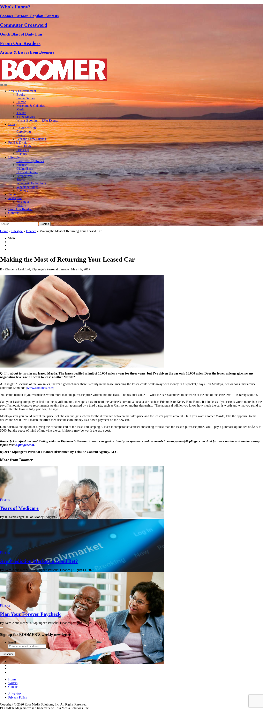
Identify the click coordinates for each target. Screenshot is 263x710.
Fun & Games (25, 98)
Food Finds (23, 146)
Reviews (22, 190)
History (21, 205)
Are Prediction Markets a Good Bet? (39, 561)
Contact (13, 686)
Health (20, 135)
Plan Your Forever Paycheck (30, 614)
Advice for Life (26, 128)
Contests (13, 213)
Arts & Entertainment (22, 91)
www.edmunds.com (40, 387)
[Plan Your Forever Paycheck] (82, 663)
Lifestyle (14, 157)
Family (12, 124)
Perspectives (24, 176)
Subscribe (8, 654)
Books (20, 94)
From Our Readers (20, 209)
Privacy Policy (17, 697)
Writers (12, 683)
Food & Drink (17, 142)
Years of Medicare (19, 508)
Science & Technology (31, 183)
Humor (21, 102)
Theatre (21, 113)
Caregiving (23, 131)
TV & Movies (25, 116)
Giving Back (24, 168)
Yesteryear (15, 198)
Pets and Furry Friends (31, 139)
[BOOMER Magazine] (53, 80)
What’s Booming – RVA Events (37, 120)
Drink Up (22, 150)
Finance (21, 165)
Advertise (14, 693)
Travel (12, 194)
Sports (20, 179)
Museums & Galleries (30, 105)
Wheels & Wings (27, 187)
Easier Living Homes (30, 161)
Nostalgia (22, 201)
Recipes (21, 153)
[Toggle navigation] (1, 85)
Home (4, 231)
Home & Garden (27, 172)
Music (20, 109)
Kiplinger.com (24, 445)
